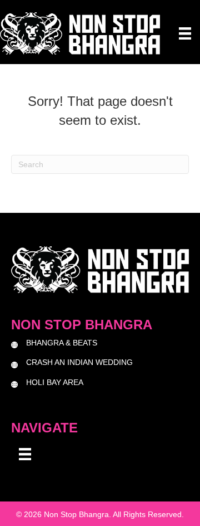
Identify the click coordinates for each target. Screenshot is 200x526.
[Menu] (185, 33)
